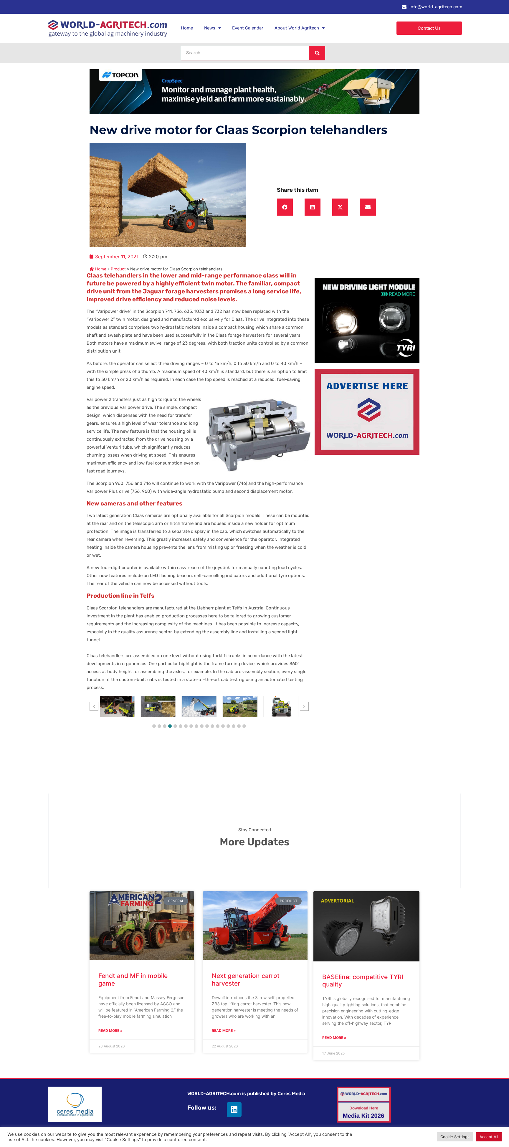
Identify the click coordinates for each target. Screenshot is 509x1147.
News (209, 28)
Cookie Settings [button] (455, 1136)
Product (118, 269)
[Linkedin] (234, 1109)
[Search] (317, 53)
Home (187, 28)
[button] (285, 207)
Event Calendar (247, 28)
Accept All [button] (489, 1136)
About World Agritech (297, 28)
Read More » (110, 1030)
